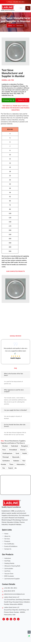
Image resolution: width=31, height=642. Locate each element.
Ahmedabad (13, 450)
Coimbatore (6, 461)
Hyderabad (14, 446)
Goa (3, 468)
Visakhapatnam (7, 453)
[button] (27, 8)
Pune (4, 450)
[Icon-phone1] (29, 632)
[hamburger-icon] (21, 8)
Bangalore (24, 446)
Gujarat (10, 468)
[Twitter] (18, 619)
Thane (11, 464)
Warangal (5, 457)
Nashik (24, 453)
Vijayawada (15, 457)
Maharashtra (21, 464)
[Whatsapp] (7, 619)
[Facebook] (3, 619)
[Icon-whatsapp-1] (29, 635)
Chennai (22, 450)
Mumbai (5, 446)
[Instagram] (11, 619)
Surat (17, 453)
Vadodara (16, 461)
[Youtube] (14, 619)
